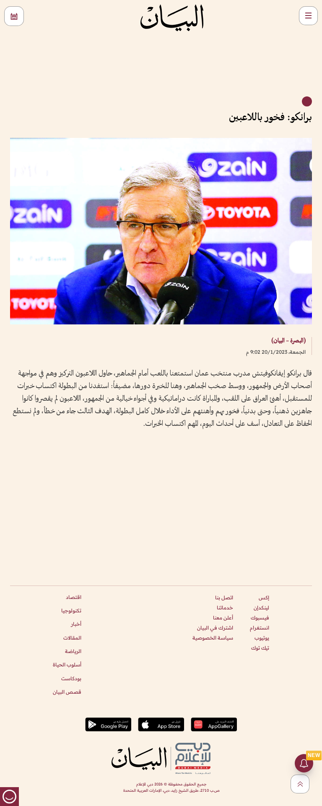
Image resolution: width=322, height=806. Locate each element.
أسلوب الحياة (67, 664)
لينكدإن (261, 607)
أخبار (76, 624)
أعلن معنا (223, 617)
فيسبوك (260, 617)
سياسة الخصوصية (212, 638)
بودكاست (71, 678)
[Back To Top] (300, 784)
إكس (264, 597)
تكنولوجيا (71, 610)
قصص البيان (67, 692)
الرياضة (73, 651)
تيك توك (260, 648)
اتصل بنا (224, 597)
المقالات (72, 638)
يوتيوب (261, 638)
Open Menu (308, 16)
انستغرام (259, 628)
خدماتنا (225, 607)
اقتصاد (73, 597)
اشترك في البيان (215, 628)
